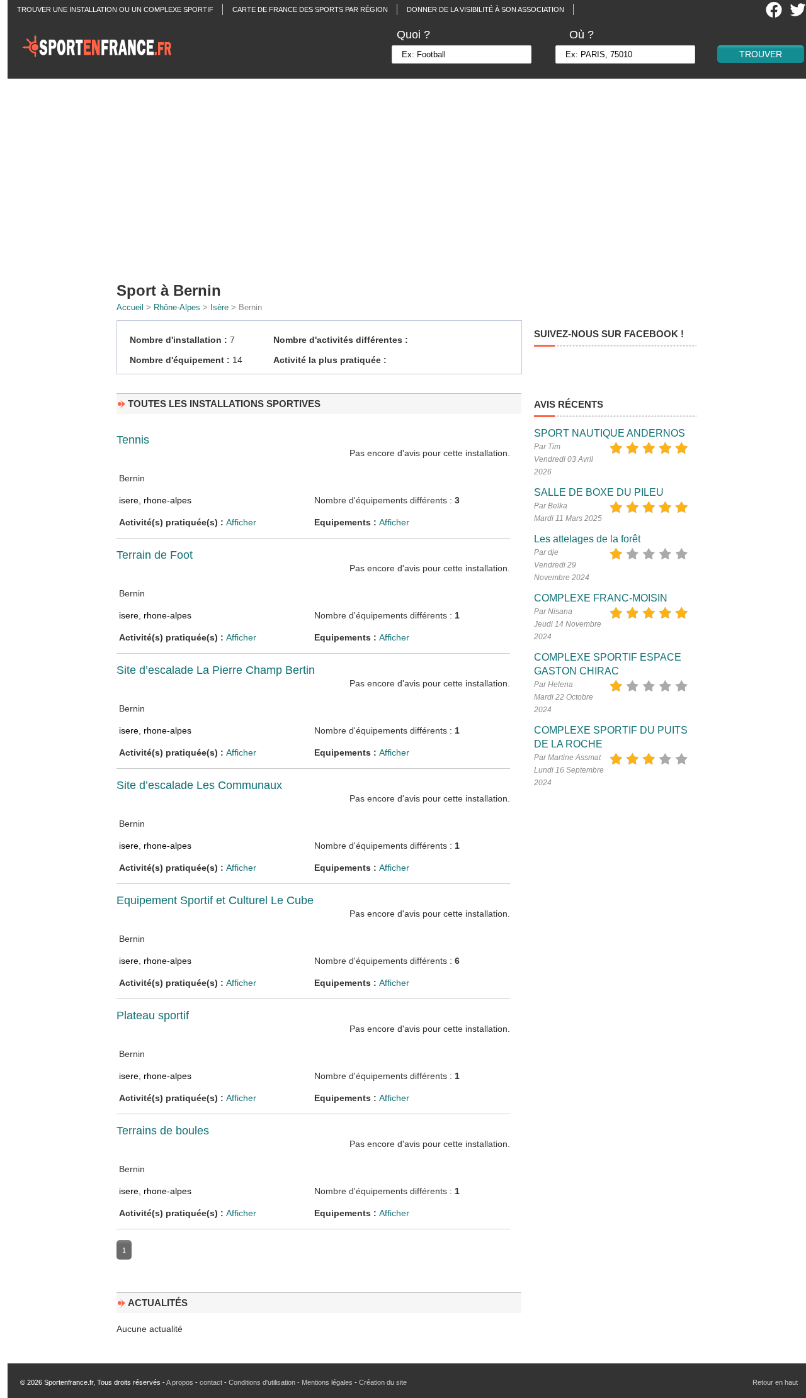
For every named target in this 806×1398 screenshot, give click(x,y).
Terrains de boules (162, 1130)
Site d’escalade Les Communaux (199, 785)
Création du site (383, 1382)
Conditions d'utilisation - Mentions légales (291, 1382)
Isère (219, 307)
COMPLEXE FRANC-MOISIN (600, 598)
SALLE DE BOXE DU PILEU (599, 492)
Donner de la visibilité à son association (485, 9)
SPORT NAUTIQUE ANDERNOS (609, 433)
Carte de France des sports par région (310, 9)
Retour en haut (775, 1382)
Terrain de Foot (154, 555)
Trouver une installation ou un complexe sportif (115, 9)
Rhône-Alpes (177, 307)
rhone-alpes (167, 500)
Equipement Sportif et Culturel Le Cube (215, 900)
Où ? (581, 34)
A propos (179, 1382)
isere (129, 500)
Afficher (241, 522)
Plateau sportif (152, 1015)
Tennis (132, 439)
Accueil (130, 307)
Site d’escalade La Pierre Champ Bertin (215, 670)
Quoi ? (413, 34)
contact (211, 1382)
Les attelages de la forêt (587, 539)
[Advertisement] (410, 176)
